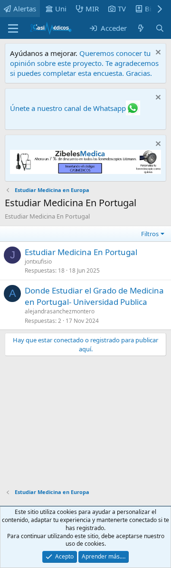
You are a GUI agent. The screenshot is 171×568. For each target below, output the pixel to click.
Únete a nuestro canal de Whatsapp (68, 108)
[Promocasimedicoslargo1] (85, 171)
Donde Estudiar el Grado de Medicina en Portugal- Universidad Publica (94, 296)
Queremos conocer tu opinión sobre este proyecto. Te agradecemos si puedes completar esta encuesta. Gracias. (84, 63)
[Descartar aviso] (157, 53)
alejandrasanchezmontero (60, 311)
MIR (92, 8)
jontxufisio (38, 261)
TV (122, 8)
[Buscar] (160, 28)
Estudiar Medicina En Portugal (81, 252)
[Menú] (13, 28)
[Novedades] (141, 28)
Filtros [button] (150, 233)
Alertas (24, 8)
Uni (60, 8)
